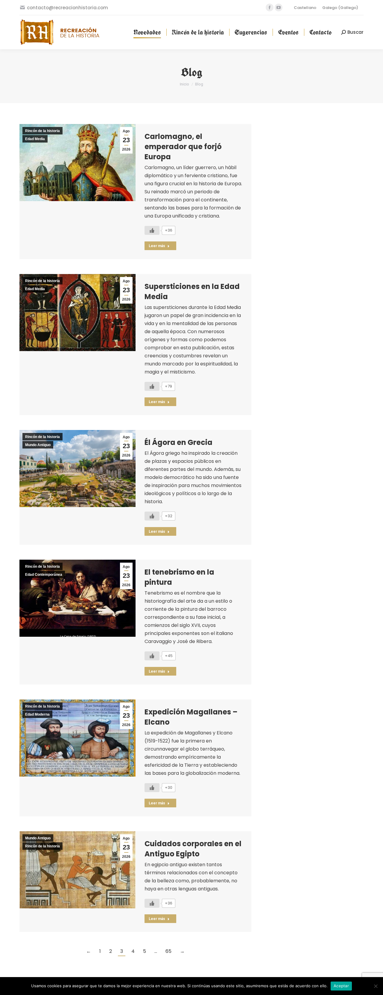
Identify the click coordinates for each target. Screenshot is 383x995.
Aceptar (341, 985)
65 (168, 951)
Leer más (157, 246)
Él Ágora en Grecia (178, 442)
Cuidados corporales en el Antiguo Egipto (193, 849)
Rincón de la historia (42, 131)
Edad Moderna (37, 714)
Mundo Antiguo (38, 445)
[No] (376, 986)
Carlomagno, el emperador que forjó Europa (183, 146)
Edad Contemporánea (43, 574)
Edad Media (35, 139)
